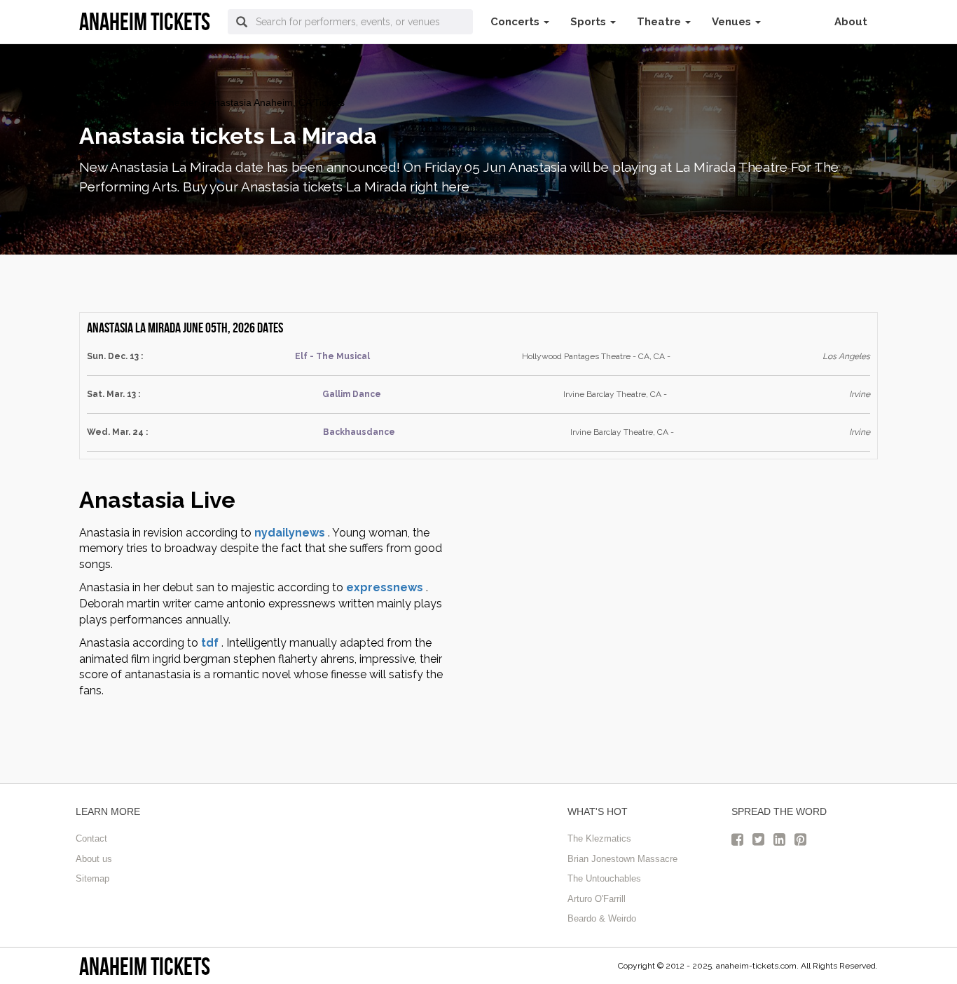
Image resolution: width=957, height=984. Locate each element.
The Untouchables (604, 878)
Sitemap (92, 878)
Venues (733, 21)
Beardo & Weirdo (601, 918)
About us (94, 859)
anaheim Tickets (115, 102)
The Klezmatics (599, 838)
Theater (180, 102)
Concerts (516, 21)
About (850, 21)
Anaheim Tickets (144, 966)
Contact (91, 838)
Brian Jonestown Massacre (622, 859)
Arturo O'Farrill (596, 899)
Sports (589, 21)
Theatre (660, 21)
